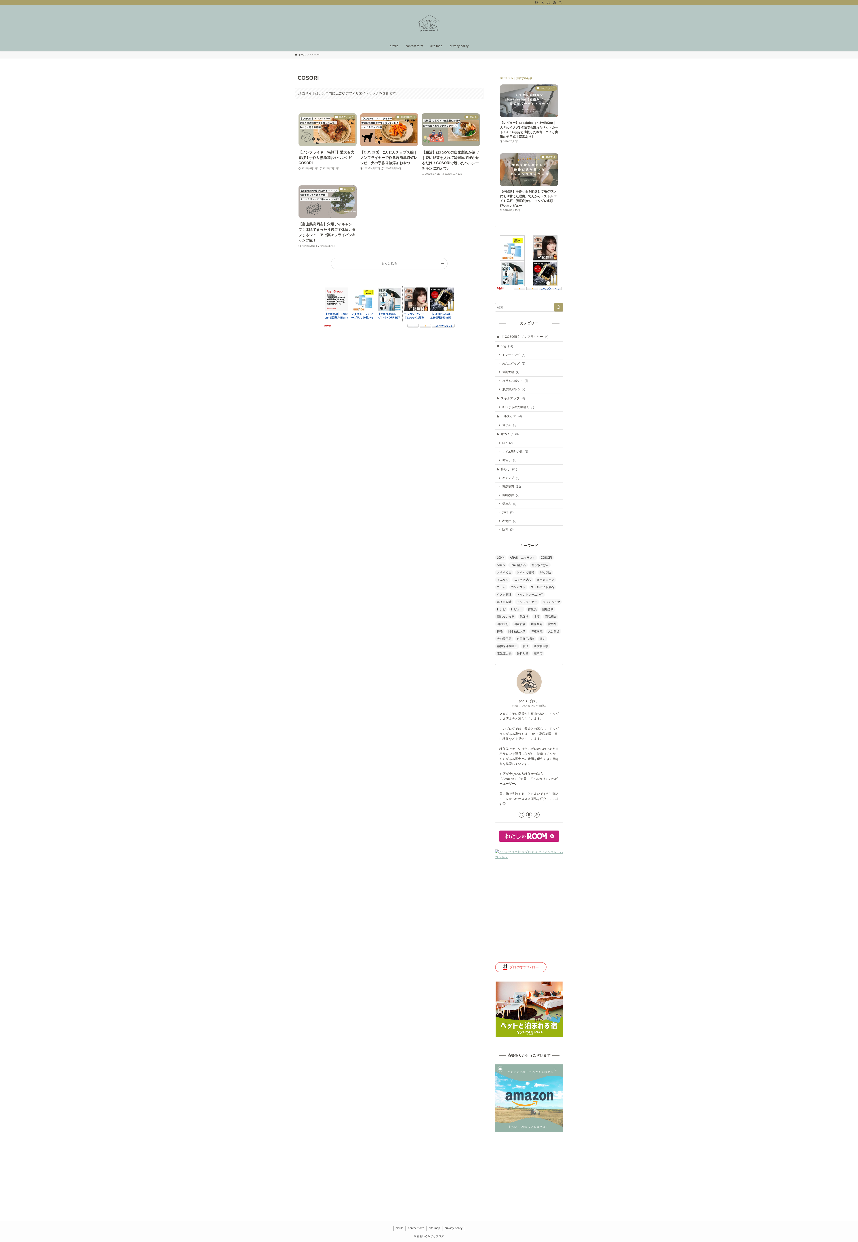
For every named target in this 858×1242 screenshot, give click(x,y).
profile (399, 1228)
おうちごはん (540, 565)
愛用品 (509, 504)
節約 (542, 638)
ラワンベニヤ (551, 602)
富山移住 (510, 495)
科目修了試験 (525, 638)
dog (507, 346)
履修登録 (537, 624)
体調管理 (510, 372)
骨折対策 (522, 653)
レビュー (517, 609)
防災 (507, 529)
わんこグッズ (513, 363)
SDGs (501, 565)
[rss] (554, 2)
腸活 (525, 646)
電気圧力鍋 (504, 653)
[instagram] (537, 2)
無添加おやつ (513, 389)
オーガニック (545, 579)
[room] (543, 2)
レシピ (501, 609)
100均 (501, 557)
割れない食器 (505, 616)
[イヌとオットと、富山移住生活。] (429, 23)
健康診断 (548, 609)
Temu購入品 (518, 565)
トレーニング (513, 355)
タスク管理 (504, 594)
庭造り (509, 460)
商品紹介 (551, 616)
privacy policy (454, 1228)
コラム (501, 587)
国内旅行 (503, 624)
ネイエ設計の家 (515, 451)
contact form (416, 1228)
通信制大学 (541, 646)
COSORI (546, 557)
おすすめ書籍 (525, 572)
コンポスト (518, 587)
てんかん (503, 579)
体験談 (532, 609)
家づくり (510, 434)
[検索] (560, 2)
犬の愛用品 (504, 638)
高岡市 (538, 653)
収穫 (537, 616)
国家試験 (520, 624)
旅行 (507, 512)
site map (434, 1228)
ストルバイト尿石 (542, 587)
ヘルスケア (511, 416)
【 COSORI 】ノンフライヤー (524, 336)
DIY (507, 443)
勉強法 (524, 616)
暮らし (509, 469)
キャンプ (510, 478)
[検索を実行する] (558, 307)
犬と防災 (553, 631)
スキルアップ (513, 398)
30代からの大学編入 (518, 407)
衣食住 (509, 521)
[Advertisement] (529, 1168)
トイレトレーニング (530, 594)
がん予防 (545, 572)
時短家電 (537, 631)
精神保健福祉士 (507, 646)
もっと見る (389, 263)
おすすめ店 (504, 572)
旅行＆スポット (515, 380)
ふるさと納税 (522, 579)
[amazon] (548, 2)
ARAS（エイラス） (522, 557)
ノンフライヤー (527, 602)
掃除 (500, 631)
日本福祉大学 (517, 631)
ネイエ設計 (504, 602)
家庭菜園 (511, 486)
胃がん (509, 425)
